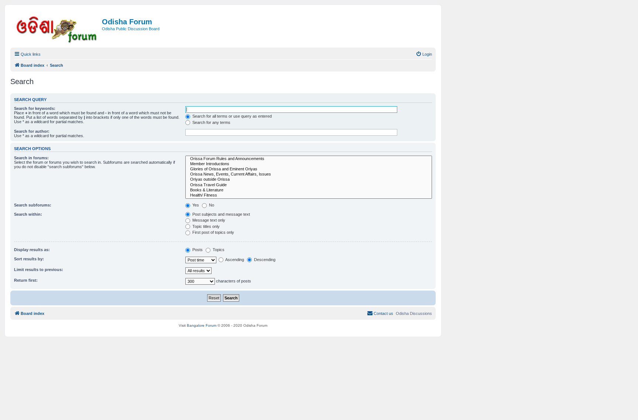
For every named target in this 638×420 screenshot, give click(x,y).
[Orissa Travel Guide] (308, 185)
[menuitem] (424, 54)
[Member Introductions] (308, 164)
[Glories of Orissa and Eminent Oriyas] (308, 169)
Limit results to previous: (38, 269)
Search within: (28, 214)
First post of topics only (212, 232)
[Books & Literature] (308, 190)
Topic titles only (205, 226)
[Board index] (57, 28)
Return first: (26, 280)
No (211, 205)
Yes (195, 205)
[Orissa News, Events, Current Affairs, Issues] (308, 174)
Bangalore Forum (201, 325)
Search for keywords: (34, 108)
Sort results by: (29, 259)
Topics (218, 249)
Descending (264, 259)
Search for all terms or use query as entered (231, 116)
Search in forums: (31, 158)
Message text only (208, 220)
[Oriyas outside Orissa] (308, 179)
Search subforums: (32, 205)
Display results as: (32, 249)
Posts (197, 249)
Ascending (234, 259)
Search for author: (31, 131)
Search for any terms (210, 122)
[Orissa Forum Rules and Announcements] (308, 159)
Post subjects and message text (220, 214)
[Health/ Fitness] (308, 195)
